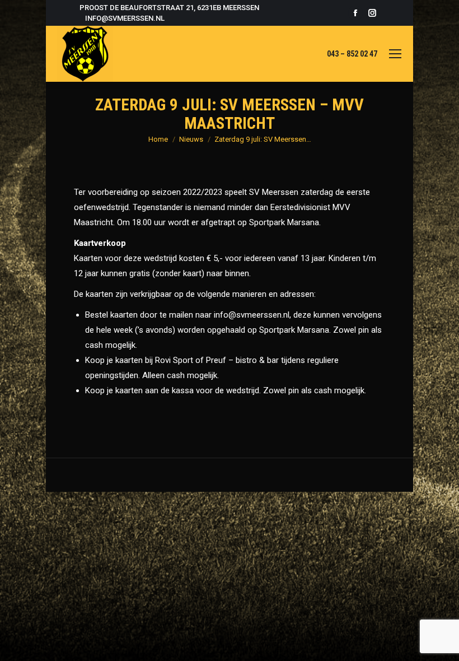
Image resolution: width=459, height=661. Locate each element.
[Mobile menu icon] (395, 53)
